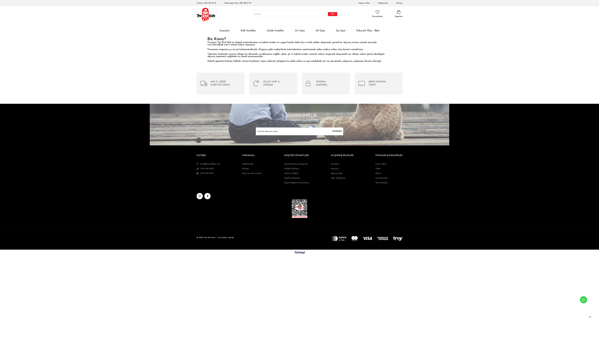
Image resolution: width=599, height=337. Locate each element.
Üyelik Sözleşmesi (292, 178)
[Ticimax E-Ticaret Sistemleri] (299, 253)
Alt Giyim (320, 31)
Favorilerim (377, 16)
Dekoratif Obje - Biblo (368, 31)
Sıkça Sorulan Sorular (252, 173)
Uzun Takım (380, 164)
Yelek (377, 169)
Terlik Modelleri (248, 31)
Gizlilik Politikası (291, 169)
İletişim (399, 3)
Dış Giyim (340, 31)
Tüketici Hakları (291, 173)
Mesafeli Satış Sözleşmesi (296, 164)
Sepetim (334, 169)
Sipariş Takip (364, 3)
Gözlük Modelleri (275, 31)
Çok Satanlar (381, 178)
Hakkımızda (383, 3)
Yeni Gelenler (381, 183)
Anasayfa (224, 31)
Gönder (337, 131)
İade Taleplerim (338, 178)
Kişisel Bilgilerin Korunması (296, 183)
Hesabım (335, 164)
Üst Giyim (300, 31)
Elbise (378, 173)
